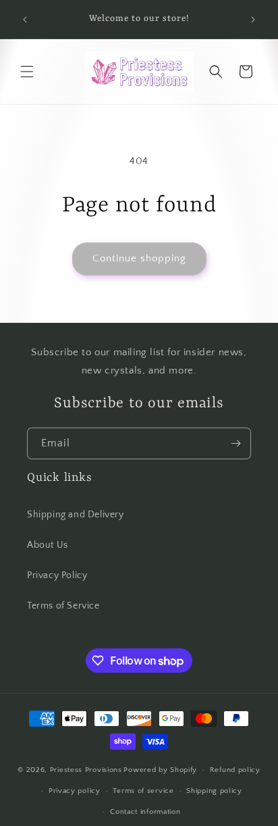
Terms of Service (63, 605)
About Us (47, 545)
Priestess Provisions (86, 770)
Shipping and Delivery (75, 514)
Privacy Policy (57, 575)
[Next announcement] (253, 19)
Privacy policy (75, 791)
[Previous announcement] (25, 19)
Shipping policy (214, 791)
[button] (27, 71)
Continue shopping (139, 258)
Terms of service (143, 791)
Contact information (145, 812)
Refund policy (235, 770)
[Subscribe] (235, 443)
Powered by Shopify (160, 770)
